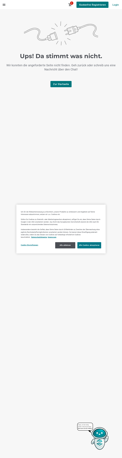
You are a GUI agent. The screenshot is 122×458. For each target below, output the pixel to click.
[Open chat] (93, 436)
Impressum (52, 237)
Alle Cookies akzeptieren (89, 245)
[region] (61, 229)
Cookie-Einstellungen (29, 245)
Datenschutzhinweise (39, 237)
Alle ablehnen (65, 245)
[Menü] (4, 5)
